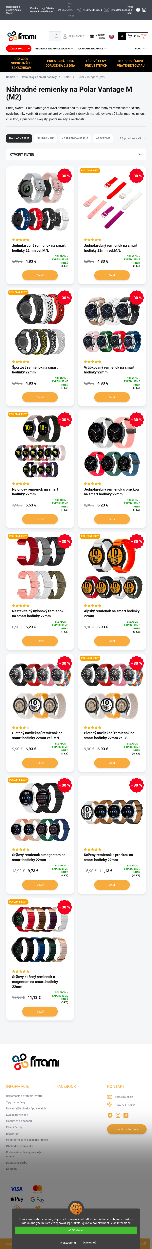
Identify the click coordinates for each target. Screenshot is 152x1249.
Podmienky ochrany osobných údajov (24, 1154)
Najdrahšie (45, 138)
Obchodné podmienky (19, 1146)
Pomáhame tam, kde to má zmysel (27, 1139)
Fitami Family (14, 1127)
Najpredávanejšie (75, 138)
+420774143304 (125, 1104)
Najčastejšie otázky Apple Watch (13, 9)
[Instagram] (118, 1115)
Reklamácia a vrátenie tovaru (24, 1096)
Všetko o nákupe (48, 10)
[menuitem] (18, 49)
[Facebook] (110, 1115)
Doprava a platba (16, 1162)
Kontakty (11, 1168)
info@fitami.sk (124, 1096)
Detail (40, 275)
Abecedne (103, 138)
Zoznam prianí (100, 36)
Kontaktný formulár (127, 1129)
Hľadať (56, 36)
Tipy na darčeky (15, 1102)
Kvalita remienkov (36, 10)
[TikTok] (126, 1115)
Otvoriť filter (22, 154)
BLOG (65, 9)
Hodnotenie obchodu (19, 1121)
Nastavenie (68, 1242)
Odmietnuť (89, 1242)
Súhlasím (78, 1230)
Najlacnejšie (19, 138)
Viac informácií (121, 1223)
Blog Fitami (13, 1133)
